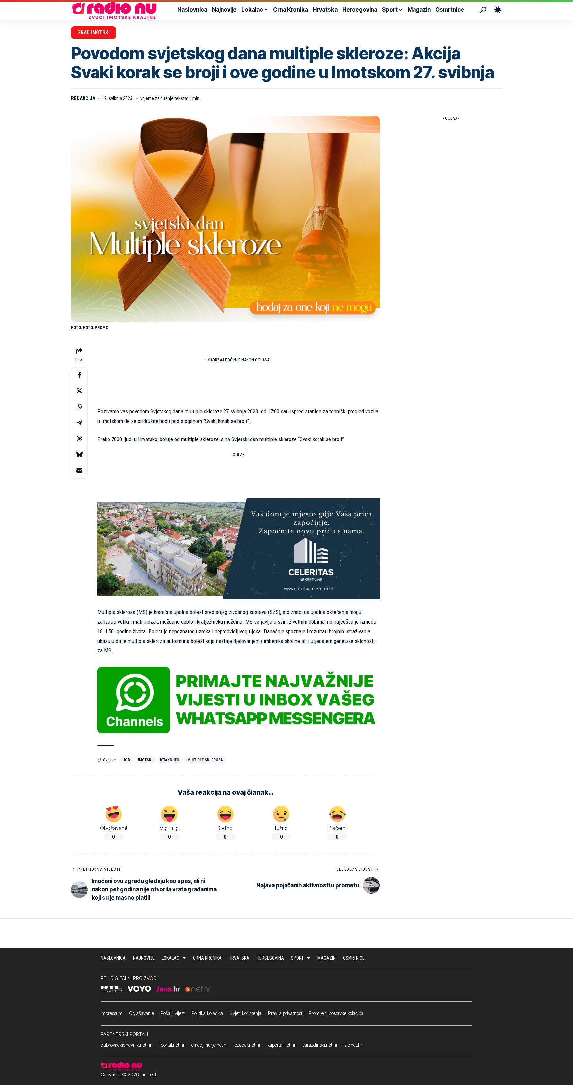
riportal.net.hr (171, 1045)
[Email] (79, 471)
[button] (483, 10)
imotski (145, 760)
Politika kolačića (207, 1013)
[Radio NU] (114, 10)
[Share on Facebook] (79, 375)
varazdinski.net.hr (320, 1045)
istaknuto (169, 760)
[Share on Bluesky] (79, 455)
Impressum (111, 1013)
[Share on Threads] (79, 439)
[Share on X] (79, 391)
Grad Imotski (93, 32)
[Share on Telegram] (79, 423)
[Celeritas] (238, 548)
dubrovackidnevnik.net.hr (126, 1045)
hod (126, 760)
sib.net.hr (353, 1045)
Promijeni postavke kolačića (336, 1013)
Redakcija (83, 98)
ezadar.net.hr (248, 1045)
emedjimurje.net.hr (209, 1045)
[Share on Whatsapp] (79, 407)
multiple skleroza (205, 760)
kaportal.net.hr (281, 1045)
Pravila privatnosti (285, 1013)
